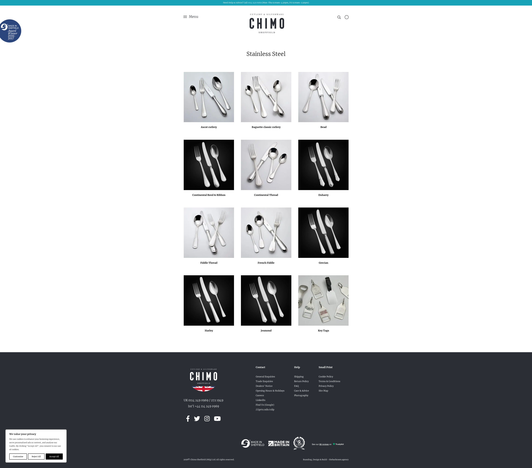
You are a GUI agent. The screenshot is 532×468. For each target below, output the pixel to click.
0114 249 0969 (255, 2)
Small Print (325, 367)
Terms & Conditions (329, 381)
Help (297, 367)
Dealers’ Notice (264, 386)
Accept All (54, 456)
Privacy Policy (326, 386)
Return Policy (301, 381)
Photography (301, 395)
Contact (260, 367)
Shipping (299, 376)
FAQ (296, 386)
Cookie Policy (326, 376)
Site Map (323, 391)
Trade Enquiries (264, 381)
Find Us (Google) (265, 405)
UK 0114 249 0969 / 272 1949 (203, 400)
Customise (18, 456)
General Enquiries (265, 376)
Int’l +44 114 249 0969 (203, 406)
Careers (260, 395)
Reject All (36, 456)
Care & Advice (301, 391)
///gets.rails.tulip (265, 409)
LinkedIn (260, 400)
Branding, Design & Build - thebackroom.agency (326, 459)
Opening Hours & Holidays (270, 391)
